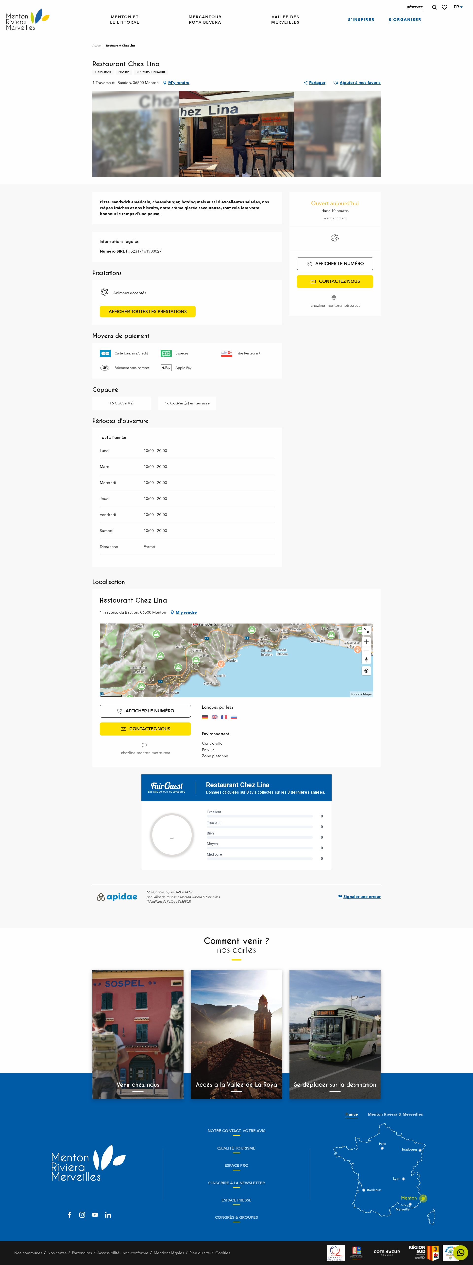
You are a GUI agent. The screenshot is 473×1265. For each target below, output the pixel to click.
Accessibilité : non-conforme (122, 1253)
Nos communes (28, 1253)
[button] (434, 7)
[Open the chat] (460, 1252)
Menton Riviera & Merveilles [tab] (395, 1114)
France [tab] (351, 1114)
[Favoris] (444, 7)
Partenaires (82, 1253)
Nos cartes (57, 1253)
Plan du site (199, 1253)
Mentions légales (169, 1253)
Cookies (222, 1253)
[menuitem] (27, 19)
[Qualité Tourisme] (336, 1253)
